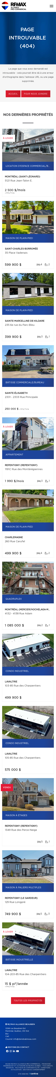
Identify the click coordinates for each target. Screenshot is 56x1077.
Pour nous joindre (36, 94)
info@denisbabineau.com (24, 1039)
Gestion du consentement (34, 1069)
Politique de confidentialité (27, 1067)
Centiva (33, 1074)
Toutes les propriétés (28, 1001)
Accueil (13, 94)
